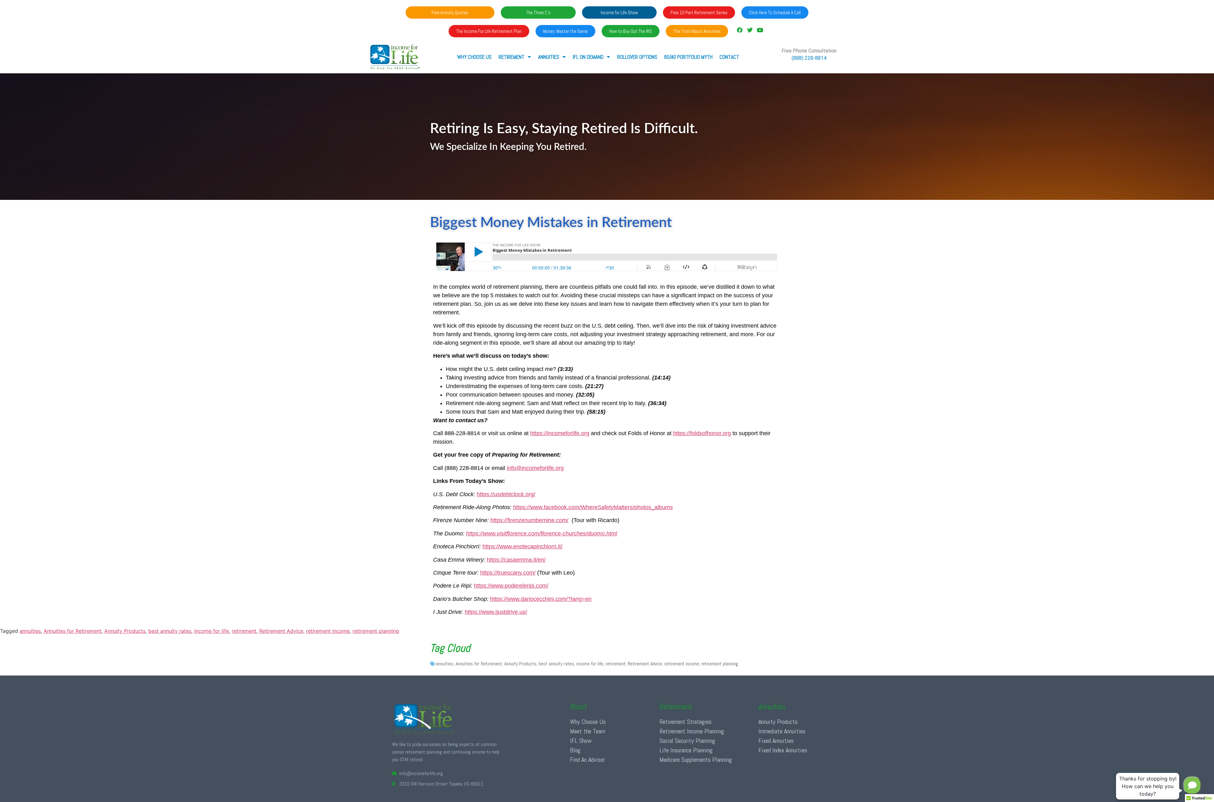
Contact (729, 56)
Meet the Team (587, 731)
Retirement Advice (281, 631)
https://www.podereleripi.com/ (511, 586)
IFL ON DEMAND (588, 56)
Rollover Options (637, 56)
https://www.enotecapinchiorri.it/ (522, 546)
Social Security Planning (687, 741)
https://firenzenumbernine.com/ (529, 520)
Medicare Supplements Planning (695, 760)
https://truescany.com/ (508, 573)
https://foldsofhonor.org (702, 433)
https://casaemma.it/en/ (516, 560)
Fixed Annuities (776, 741)
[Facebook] (739, 30)
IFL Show (581, 741)
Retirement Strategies (685, 722)
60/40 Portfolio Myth (688, 56)
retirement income (328, 631)
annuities (30, 631)
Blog (575, 750)
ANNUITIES (548, 56)
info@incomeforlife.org (535, 468)
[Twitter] (750, 30)
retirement (244, 631)
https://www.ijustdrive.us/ (496, 612)
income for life (211, 631)
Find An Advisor (587, 760)
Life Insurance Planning (686, 750)
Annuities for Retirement (72, 631)
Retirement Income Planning (691, 731)
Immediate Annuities (782, 731)
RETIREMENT (511, 56)
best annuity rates (169, 631)
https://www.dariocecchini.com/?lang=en (541, 599)
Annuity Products (124, 631)
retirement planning (376, 631)
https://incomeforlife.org (559, 433)
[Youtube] (760, 30)
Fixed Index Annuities (782, 750)
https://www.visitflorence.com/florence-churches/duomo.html (541, 533)
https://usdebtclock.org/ (506, 494)
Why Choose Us (474, 56)
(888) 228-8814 (809, 58)
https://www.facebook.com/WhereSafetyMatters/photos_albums (593, 507)
